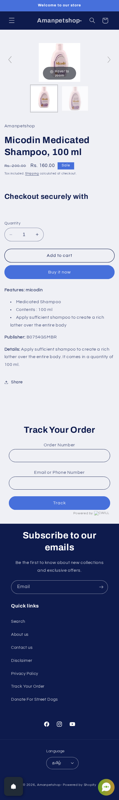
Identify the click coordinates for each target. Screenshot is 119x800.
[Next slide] (109, 59)
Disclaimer (21, 661)
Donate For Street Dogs (34, 699)
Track (59, 503)
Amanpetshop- (49, 784)
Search (18, 621)
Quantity (12, 223)
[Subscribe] (101, 587)
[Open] (13, 786)
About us (20, 634)
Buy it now (59, 272)
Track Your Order (28, 686)
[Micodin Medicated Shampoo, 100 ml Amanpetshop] (44, 98)
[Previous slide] (9, 59)
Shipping (32, 173)
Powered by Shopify (79, 784)
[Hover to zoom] (59, 62)
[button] (11, 20)
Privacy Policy (24, 674)
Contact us (21, 647)
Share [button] (17, 382)
